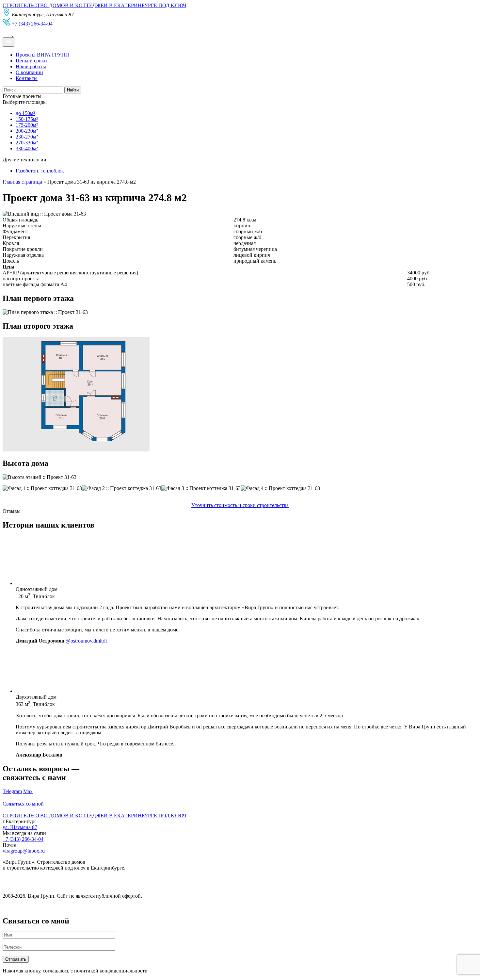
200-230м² (27, 131)
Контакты (27, 78)
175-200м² (27, 125)
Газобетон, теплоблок (40, 170)
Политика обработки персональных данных (52, 907)
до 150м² (25, 113)
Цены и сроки (31, 60)
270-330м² (27, 142)
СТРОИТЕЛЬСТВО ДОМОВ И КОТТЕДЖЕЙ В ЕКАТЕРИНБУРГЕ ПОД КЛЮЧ (94, 5)
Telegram (12, 791)
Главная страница (22, 182)
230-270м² (27, 136)
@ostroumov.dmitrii (86, 641)
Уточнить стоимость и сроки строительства (240, 505)
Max (28, 791)
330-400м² (27, 148)
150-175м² (27, 119)
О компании (29, 72)
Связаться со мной (23, 804)
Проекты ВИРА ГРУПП (42, 54)
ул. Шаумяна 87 (20, 827)
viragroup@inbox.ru (24, 851)
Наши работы (31, 66)
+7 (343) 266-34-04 (23, 839)
